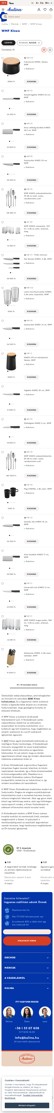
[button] (27, 42)
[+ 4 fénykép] (11, 493)
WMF (30, 699)
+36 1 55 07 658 (27, 1028)
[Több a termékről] (11, 98)
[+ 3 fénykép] (11, 296)
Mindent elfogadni (27, 1105)
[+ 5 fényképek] (11, 657)
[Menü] (3, 9)
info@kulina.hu (27, 1037)
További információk (33, 1095)
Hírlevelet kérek (27, 941)
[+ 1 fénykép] (11, 66)
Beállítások (10, 1098)
